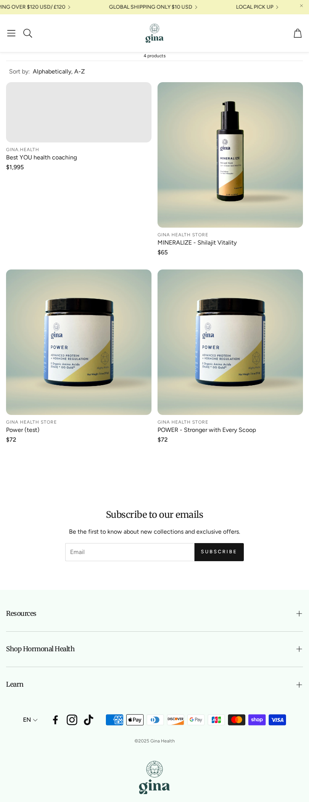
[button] (11, 33)
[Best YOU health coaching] (78, 112)
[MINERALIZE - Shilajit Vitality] (230, 155)
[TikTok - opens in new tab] (88, 720)
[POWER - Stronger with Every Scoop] (230, 342)
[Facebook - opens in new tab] (55, 720)
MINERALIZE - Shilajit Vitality (197, 242)
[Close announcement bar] (301, 5)
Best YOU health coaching (41, 157)
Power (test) (23, 429)
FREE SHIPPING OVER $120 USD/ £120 (58, 7)
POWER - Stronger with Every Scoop (207, 429)
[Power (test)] (78, 342)
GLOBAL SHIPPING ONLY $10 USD (190, 7)
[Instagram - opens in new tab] (72, 720)
